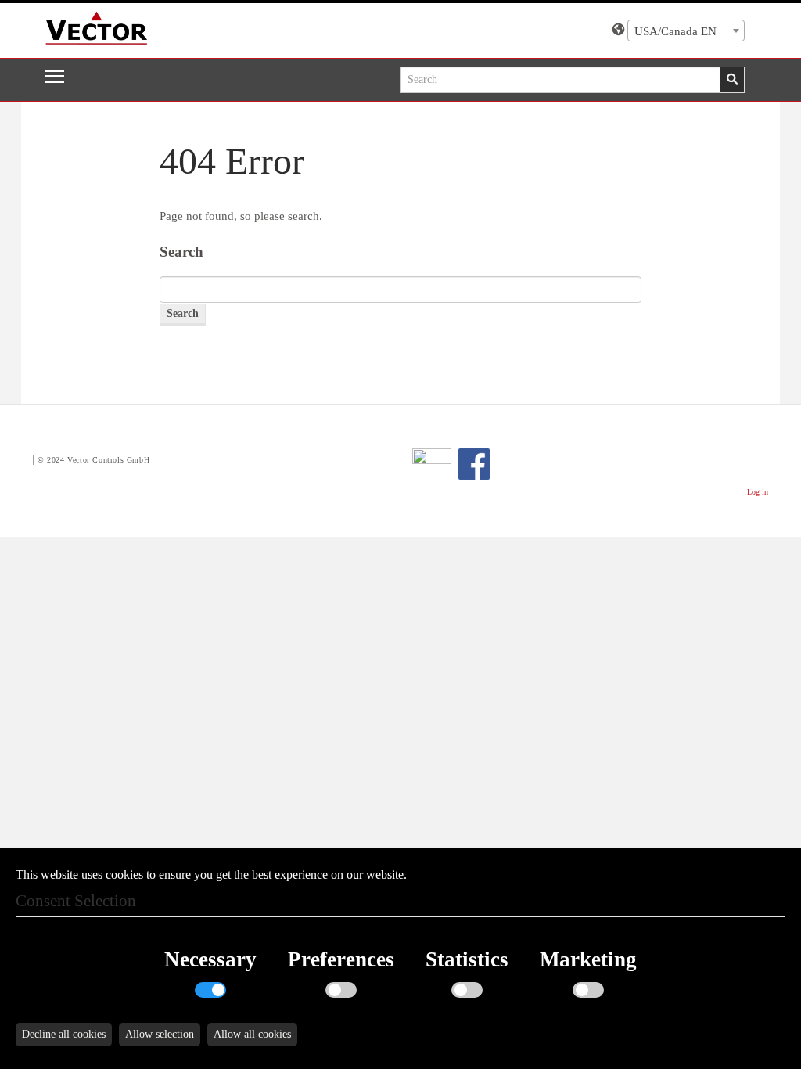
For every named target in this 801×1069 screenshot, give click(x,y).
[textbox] (686, 31)
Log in (757, 492)
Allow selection (159, 1034)
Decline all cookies (64, 1034)
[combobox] (686, 30)
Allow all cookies (252, 1034)
